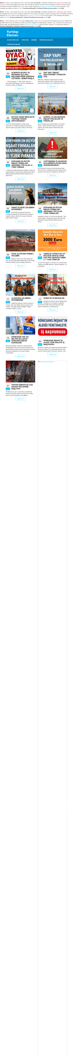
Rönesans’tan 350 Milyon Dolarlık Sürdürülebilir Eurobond (20, 339)
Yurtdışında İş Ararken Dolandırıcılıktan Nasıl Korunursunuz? (55, 163)
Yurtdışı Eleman (12, 33)
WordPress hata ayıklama (31, 24)
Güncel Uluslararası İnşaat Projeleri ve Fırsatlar (54, 119)
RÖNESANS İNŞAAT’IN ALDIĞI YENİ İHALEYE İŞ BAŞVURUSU (53, 342)
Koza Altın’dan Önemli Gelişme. (22, 254)
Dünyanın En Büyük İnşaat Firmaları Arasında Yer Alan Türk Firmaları (52, 210)
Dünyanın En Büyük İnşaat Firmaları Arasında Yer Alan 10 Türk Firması (21, 164)
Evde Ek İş (25, 40)
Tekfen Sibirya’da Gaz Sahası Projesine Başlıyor (22, 386)
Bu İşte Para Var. (13, 40)
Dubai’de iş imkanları (53, 298)
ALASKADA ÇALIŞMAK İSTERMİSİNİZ (21, 299)
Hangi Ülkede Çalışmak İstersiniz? (22, 208)
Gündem (34, 40)
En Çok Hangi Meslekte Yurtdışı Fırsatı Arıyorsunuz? (23, 119)
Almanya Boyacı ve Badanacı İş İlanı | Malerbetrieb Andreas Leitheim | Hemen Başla (22, 75)
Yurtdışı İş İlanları (46, 40)
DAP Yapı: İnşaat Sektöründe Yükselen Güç (54, 74)
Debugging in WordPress (47, 6)
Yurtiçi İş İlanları (13, 44)
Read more (20, 88)
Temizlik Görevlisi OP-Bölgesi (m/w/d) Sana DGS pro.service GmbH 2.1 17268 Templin (54, 256)
